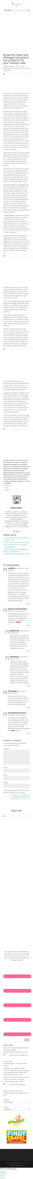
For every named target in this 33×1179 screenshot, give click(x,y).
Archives (5, 1107)
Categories (6, 1100)
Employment (19, 1052)
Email (5, 775)
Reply (28, 603)
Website (5, 782)
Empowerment (20, 1093)
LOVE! (27, 68)
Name (5, 767)
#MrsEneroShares (10, 1052)
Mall (25, 1063)
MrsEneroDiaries (10, 66)
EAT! (24, 68)
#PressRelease (17, 68)
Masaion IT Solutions (16, 1165)
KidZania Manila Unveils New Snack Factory (17, 554)
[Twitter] (19, 531)
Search (27, 1040)
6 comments (8, 70)
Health (17, 1063)
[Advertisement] (16, 31)
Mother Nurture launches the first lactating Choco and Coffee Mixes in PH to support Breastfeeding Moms (16, 545)
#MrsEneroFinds (8, 68)
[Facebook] (14, 531)
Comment (6, 749)
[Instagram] (16, 531)
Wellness (5, 1065)
